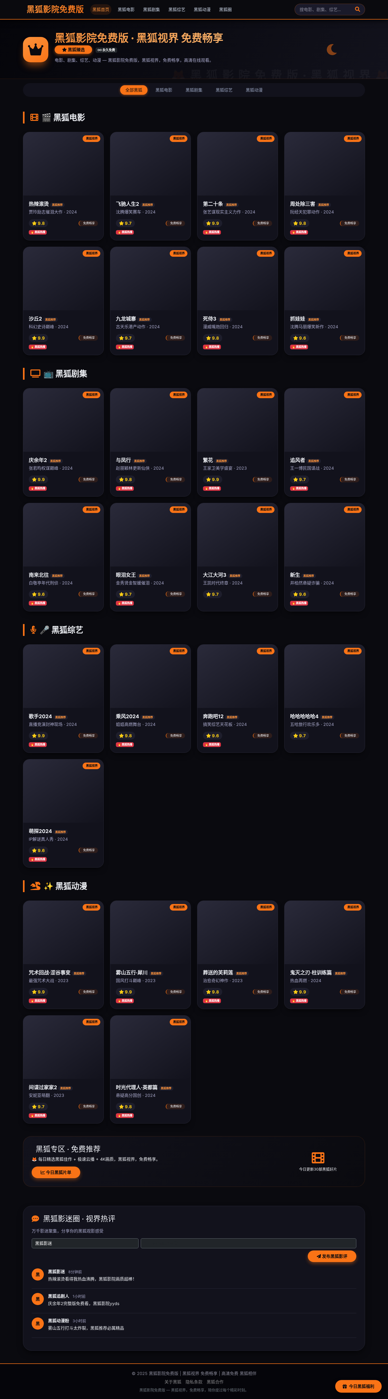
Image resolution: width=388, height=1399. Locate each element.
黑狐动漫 (202, 9)
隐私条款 (194, 1381)
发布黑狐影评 (334, 1256)
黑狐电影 (126, 9)
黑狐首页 (100, 9)
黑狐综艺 (176, 9)
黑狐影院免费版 (54, 9)
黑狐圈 (225, 9)
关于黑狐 (172, 1381)
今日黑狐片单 (58, 1172)
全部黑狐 (133, 90)
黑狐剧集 (151, 9)
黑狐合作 (215, 1381)
